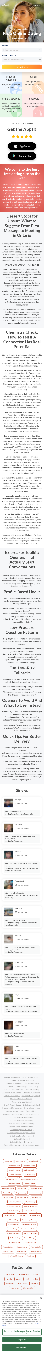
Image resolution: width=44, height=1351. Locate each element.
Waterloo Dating (36, 1247)
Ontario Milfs (31, 1111)
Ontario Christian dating (14, 1089)
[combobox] (22, 50)
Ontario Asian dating (30, 1077)
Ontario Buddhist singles (15, 1086)
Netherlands (10, 1283)
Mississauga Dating (15, 1202)
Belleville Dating (34, 1161)
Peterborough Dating (28, 1220)
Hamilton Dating (36, 1188)
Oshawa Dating (35, 1215)
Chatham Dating (30, 1175)
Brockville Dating (14, 1170)
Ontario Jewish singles (12, 1105)
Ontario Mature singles (15, 1111)
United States (10, 1274)
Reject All (22, 1340)
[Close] (41, 1298)
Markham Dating (22, 1197)
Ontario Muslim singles (12, 1114)
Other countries (28, 1288)
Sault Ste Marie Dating (28, 1229)
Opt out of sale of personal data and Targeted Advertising (22, 1332)
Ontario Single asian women (21, 1117)
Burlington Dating (29, 1170)
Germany (19, 1279)
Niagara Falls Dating (30, 1206)
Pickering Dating (13, 1224)
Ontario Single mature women (21, 1136)
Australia (9, 1279)
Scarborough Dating (13, 1233)
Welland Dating (8, 1251)
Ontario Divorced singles (11, 1093)
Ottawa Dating (13, 1220)
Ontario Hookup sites (30, 1096)
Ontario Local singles (32, 1108)
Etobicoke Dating (29, 1184)
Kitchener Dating (35, 1193)
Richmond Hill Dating (29, 1224)
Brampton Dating (14, 1165)
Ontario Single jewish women (21, 1130)
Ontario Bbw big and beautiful (21, 1080)
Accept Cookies (21, 1347)
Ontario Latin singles (31, 1105)
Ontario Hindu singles (12, 1096)
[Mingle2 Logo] (6, 5)
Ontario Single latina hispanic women (21, 1133)
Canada (35, 1274)
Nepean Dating (30, 1202)
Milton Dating (36, 1197)
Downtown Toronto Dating (29, 1179)
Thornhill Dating (29, 1238)
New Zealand (22, 1283)
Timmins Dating (30, 1242)
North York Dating (29, 1211)
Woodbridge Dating (16, 1256)
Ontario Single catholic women (21, 1123)
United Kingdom (24, 1274)
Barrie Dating (20, 1161)
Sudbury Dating (15, 1238)
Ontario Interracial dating (21, 1102)
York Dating (30, 1256)
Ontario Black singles (30, 1083)
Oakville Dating (9, 1215)
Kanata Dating (7, 1193)
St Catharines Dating (30, 1233)
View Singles (22, 67)
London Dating (8, 1197)
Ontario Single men (21, 1139)
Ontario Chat (32, 1086)
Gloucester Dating (8, 1188)
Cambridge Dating (15, 1175)
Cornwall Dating (11, 1179)
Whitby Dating (21, 1251)
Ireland (35, 1279)
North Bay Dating (14, 1211)
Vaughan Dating (22, 1247)
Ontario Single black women (21, 1120)
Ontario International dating (21, 1099)
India (27, 1279)
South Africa (15, 1288)
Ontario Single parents (12, 1145)
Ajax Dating (8, 1161)
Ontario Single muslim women (21, 1142)
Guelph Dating (22, 1188)
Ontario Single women (31, 1145)
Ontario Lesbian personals (12, 1108)
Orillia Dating (22, 1215)
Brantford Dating (29, 1165)
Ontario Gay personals (31, 1093)
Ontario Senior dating (30, 1114)
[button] (37, 5)
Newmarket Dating (13, 1206)
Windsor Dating (36, 1251)
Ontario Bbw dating (12, 1083)
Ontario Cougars (31, 1089)
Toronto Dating (7, 1247)
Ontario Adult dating (12, 1077)
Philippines (34, 1283)
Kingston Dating (21, 1193)
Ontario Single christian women (21, 1126)
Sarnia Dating (13, 1229)
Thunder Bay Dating (14, 1242)
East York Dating (14, 1184)
